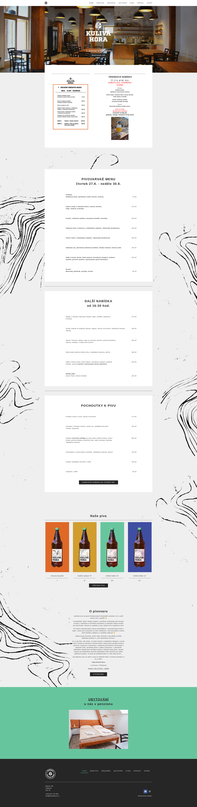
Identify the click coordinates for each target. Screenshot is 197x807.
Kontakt (140, 3)
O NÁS (132, 3)
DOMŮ (91, 3)
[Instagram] (150, 791)
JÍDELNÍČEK (111, 3)
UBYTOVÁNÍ (123, 3)
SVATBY (149, 3)
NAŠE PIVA (100, 3)
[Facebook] (145, 791)
